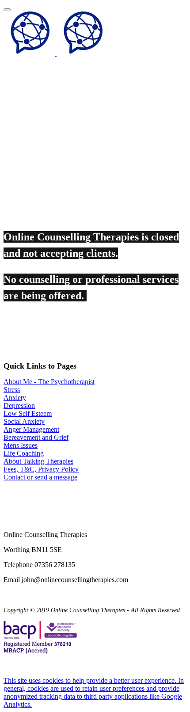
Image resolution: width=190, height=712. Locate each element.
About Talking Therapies (38, 461)
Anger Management (31, 429)
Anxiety (15, 397)
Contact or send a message (40, 477)
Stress (12, 389)
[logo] (56, 53)
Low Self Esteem (28, 413)
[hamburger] (7, 9)
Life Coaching (24, 453)
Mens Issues (21, 445)
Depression (19, 405)
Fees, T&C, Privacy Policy (41, 469)
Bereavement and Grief (36, 437)
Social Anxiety (24, 421)
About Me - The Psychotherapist (49, 381)
